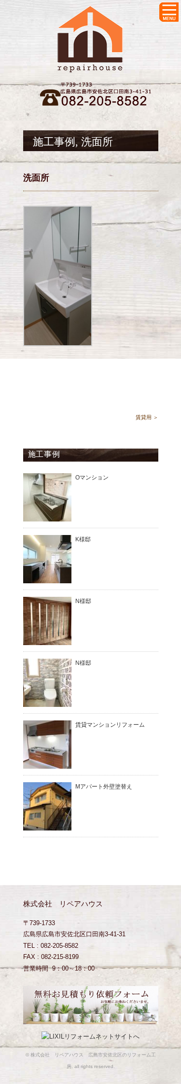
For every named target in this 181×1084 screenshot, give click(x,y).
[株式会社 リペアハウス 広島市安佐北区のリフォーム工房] (91, 13)
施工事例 (54, 142)
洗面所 (97, 142)
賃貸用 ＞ (147, 417)
